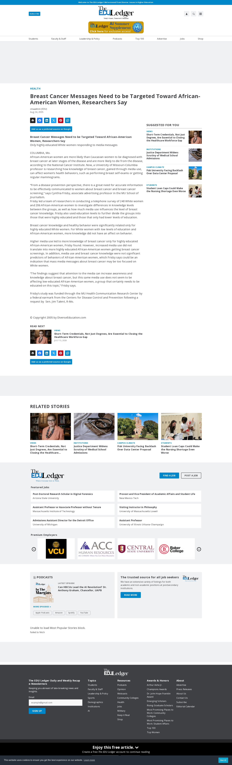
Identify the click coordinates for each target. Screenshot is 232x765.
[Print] (32, 120)
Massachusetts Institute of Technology (54, 511)
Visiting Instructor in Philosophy (138, 507)
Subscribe (34, 14)
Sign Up (37, 710)
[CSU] (96, 548)
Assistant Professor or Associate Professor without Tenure (67, 507)
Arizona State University (46, 498)
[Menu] (200, 13)
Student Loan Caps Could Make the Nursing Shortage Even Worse (166, 190)
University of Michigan (45, 524)
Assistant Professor (130, 520)
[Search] (193, 13)
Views (57, 330)
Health (35, 88)
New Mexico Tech (128, 498)
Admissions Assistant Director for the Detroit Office (63, 520)
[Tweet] (53, 120)
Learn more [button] (89, 760)
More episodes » (42, 606)
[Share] (39, 120)
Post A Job (191, 475)
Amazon (59, 612)
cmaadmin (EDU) (38, 108)
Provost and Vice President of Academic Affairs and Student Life (157, 494)
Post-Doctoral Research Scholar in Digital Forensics (63, 494)
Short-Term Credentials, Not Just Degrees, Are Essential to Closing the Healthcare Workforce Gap (98, 335)
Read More (130, 594)
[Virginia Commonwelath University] (136, 548)
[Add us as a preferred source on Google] (67, 120)
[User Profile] (186, 13)
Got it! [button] (223, 760)
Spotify (71, 612)
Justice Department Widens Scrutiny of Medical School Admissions (162, 155)
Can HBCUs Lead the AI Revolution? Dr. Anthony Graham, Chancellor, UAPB (82, 588)
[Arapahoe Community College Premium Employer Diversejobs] (176, 548)
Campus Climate (155, 167)
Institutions (153, 149)
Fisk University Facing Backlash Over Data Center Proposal (164, 172)
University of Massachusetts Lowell (138, 511)
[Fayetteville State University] (56, 548)
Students (151, 185)
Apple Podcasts (43, 612)
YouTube (84, 612)
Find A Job (169, 475)
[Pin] (60, 120)
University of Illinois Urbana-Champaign (141, 524)
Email (31, 697)
